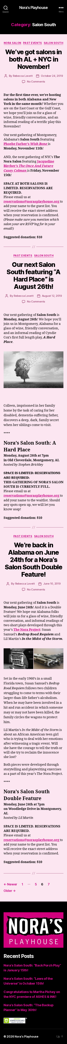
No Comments (36, 81)
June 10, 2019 (52, 583)
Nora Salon (12, 42)
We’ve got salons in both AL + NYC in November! (33, 59)
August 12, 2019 (52, 295)
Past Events (32, 42)
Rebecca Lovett (23, 75)
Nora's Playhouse (33, 7)
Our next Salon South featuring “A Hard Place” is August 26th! (33, 275)
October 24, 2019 (52, 75)
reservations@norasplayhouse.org (32, 202)
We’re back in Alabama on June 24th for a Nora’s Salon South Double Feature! (33, 559)
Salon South (53, 42)
